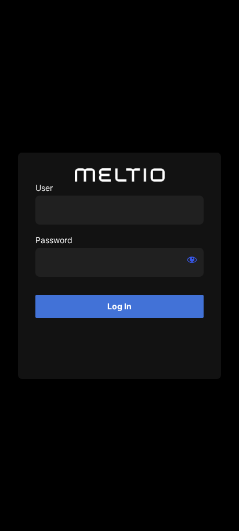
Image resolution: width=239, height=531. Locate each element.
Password (54, 240)
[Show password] (192, 259)
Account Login (120, 175)
